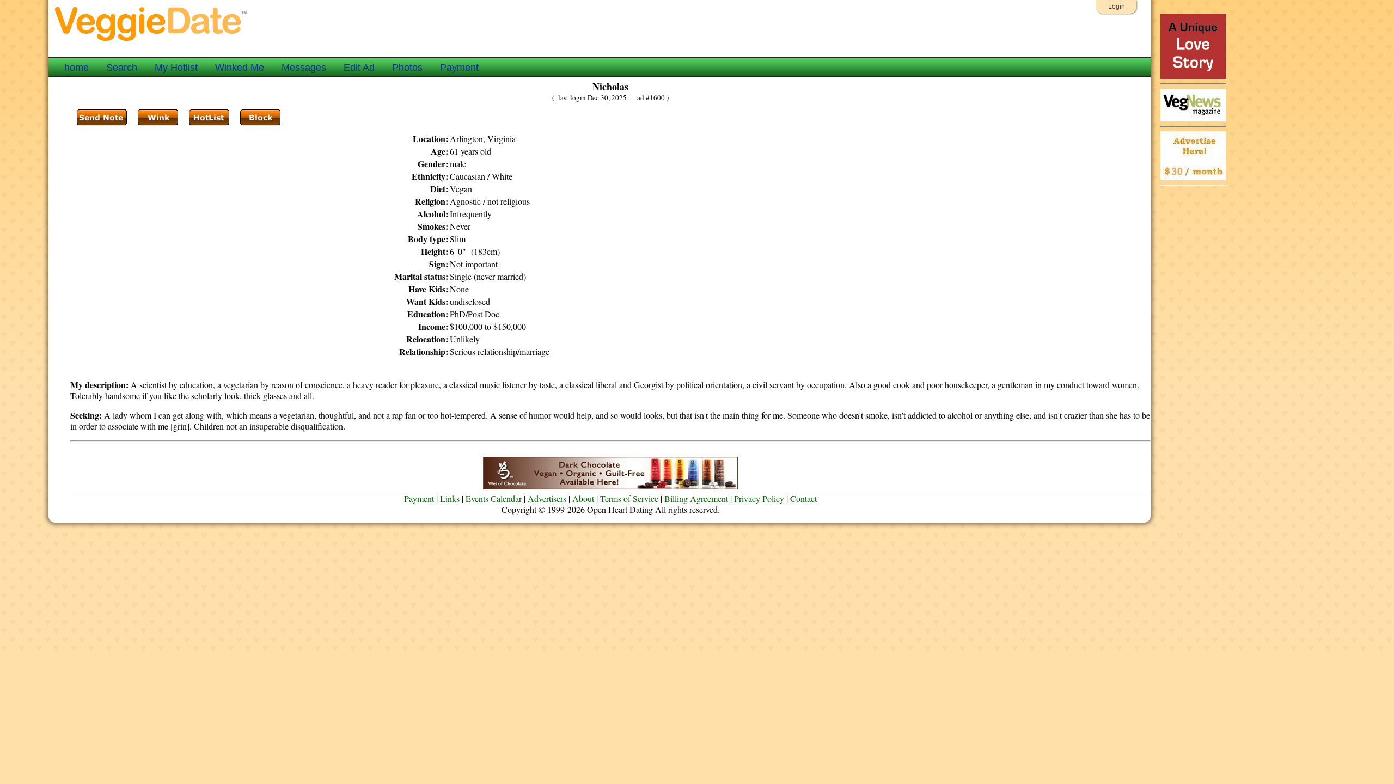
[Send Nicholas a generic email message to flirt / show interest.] (158, 117)
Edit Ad (359, 67)
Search (121, 67)
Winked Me (239, 67)
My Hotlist (176, 67)
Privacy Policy (759, 498)
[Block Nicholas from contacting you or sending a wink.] (260, 117)
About (583, 498)
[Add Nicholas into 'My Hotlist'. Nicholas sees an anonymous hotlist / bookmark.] (209, 117)
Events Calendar (494, 498)
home (76, 67)
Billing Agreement (696, 498)
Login (1116, 6)
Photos (407, 67)
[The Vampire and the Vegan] (1193, 76)
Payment (459, 67)
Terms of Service (629, 498)
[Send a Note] (102, 117)
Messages (304, 67)
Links (450, 498)
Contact (803, 498)
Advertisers (547, 498)
